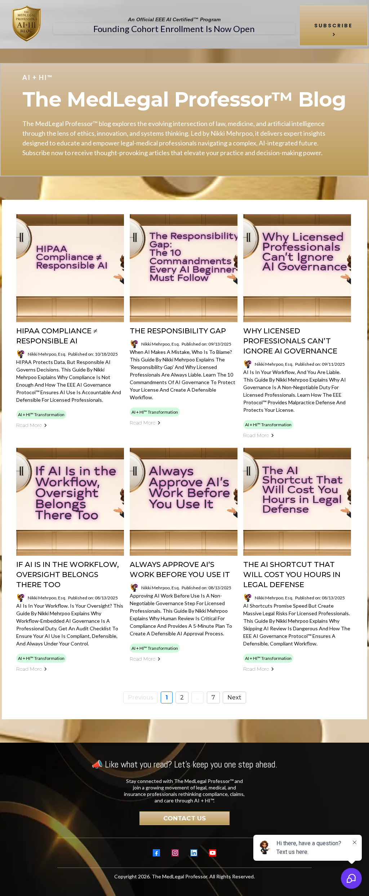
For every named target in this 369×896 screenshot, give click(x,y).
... (197, 697)
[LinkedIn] (193, 852)
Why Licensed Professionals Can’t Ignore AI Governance (290, 341)
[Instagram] (175, 852)
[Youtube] (212, 852)
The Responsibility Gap (178, 331)
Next (234, 697)
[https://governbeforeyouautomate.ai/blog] (26, 23)
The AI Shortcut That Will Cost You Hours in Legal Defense (292, 574)
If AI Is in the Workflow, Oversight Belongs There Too (67, 574)
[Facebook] (156, 852)
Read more (29, 425)
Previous (140, 697)
